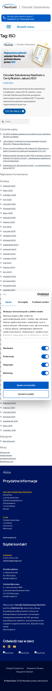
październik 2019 (10, 421)
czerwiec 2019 (9, 430)
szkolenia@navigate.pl (12, 561)
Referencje (7, 528)
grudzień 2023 (9, 276)
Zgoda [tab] (8, 302)
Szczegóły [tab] (23, 302)
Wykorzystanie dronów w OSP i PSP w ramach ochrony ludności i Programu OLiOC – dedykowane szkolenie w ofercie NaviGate (27, 158)
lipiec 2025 (8, 213)
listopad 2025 (9, 208)
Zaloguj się (5, 452)
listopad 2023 (9, 281)
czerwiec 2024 (9, 258)
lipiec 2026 (8, 190)
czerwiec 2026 (9, 195)
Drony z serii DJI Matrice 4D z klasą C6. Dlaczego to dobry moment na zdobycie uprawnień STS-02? (26, 149)
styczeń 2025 (9, 231)
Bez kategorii (9, 441)
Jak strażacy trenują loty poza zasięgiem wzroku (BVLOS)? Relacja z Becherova (24, 142)
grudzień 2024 (9, 235)
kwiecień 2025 (9, 217)
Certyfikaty (7, 523)
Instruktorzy (8, 526)
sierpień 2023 (9, 290)
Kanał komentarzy (8, 458)
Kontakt (6, 509)
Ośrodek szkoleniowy (11, 520)
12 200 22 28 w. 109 (10, 558)
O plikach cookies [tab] (40, 302)
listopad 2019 (9, 417)
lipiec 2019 (7, 425)
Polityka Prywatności (15, 668)
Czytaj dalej (13, 111)
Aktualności (7, 495)
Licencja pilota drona (11, 498)
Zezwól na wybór (26, 394)
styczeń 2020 (9, 412)
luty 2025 (7, 226)
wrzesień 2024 (9, 249)
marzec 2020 (9, 407)
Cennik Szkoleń (9, 506)
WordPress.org (6, 461)
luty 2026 (7, 199)
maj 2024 (7, 263)
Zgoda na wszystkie (26, 385)
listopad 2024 (9, 240)
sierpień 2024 (9, 254)
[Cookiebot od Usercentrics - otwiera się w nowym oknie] (37, 294)
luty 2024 (7, 272)
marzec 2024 (9, 267)
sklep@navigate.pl (10, 578)
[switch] (45, 356)
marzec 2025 (9, 222)
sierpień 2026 (9, 186)
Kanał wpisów (6, 455)
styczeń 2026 (9, 204)
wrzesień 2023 (9, 285)
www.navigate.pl (9, 629)
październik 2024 (10, 245)
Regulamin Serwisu (35, 668)
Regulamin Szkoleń (24, 671)
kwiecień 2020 (9, 403)
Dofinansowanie (9, 503)
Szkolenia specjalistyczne (12, 500)
